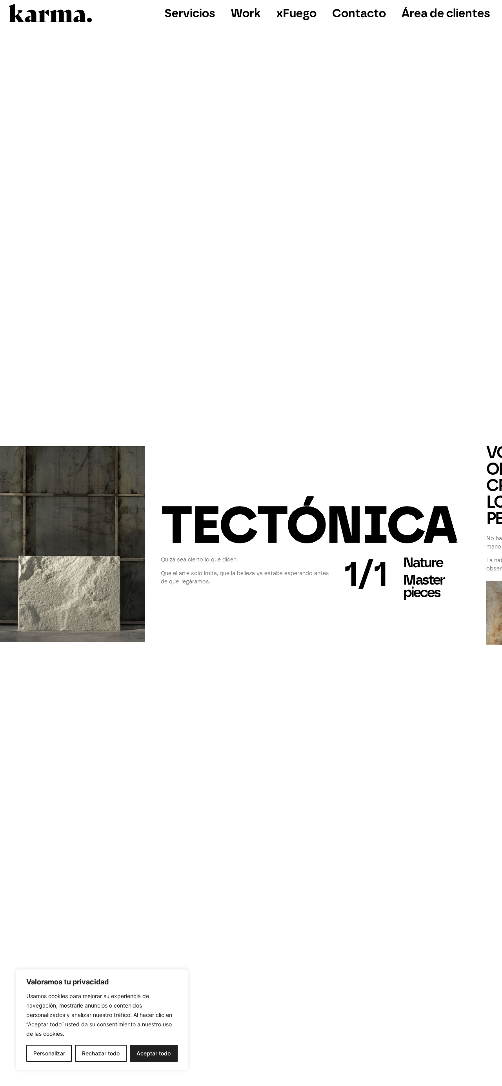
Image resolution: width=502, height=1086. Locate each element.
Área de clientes (446, 13)
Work (246, 13)
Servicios (189, 13)
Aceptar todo (153, 1053)
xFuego (296, 13)
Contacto (359, 13)
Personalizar (49, 1053)
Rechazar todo (101, 1053)
